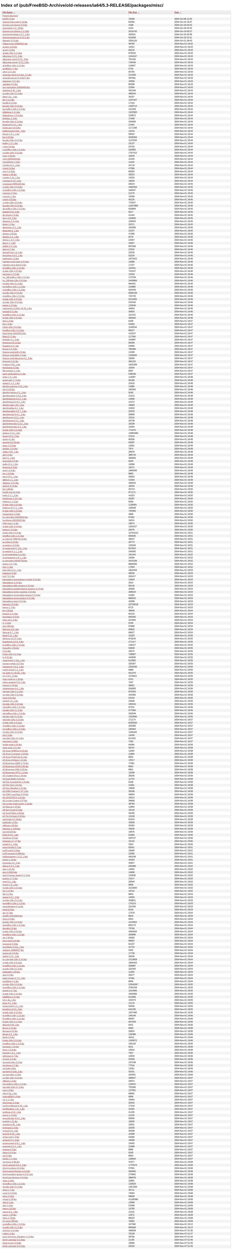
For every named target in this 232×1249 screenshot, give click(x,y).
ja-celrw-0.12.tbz (10, 542)
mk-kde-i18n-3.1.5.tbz (13, 691)
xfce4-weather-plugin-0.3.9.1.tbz (18, 1174)
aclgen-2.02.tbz (10, 47)
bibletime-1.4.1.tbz (11, 112)
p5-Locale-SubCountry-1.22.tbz (17, 804)
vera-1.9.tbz (8, 1090)
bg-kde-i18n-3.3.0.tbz (13, 106)
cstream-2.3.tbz (10, 193)
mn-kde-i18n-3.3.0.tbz (13, 695)
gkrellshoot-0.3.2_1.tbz (13, 421)
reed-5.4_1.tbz (9, 882)
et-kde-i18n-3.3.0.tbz (12, 299)
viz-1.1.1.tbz (8, 1100)
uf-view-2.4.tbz (9, 1059)
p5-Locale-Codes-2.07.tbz (15, 801)
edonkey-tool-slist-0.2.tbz (14, 265)
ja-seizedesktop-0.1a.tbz (14, 554)
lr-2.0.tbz (7, 651)
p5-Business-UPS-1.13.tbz (15, 772)
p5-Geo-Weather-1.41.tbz (15, 788)
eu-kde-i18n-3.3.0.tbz (13, 302)
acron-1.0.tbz (9, 50)
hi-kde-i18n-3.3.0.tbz (12, 505)
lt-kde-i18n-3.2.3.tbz (12, 654)
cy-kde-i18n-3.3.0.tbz (12, 202)
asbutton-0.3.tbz (10, 84)
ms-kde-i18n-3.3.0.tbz (13, 704)
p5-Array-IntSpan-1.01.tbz (15, 760)
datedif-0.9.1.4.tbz (11, 212)
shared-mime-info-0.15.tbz (15, 22)
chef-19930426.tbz (11, 159)
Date (176, 12)
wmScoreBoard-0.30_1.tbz (15, 1106)
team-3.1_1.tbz (10, 1003)
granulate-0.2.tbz (11, 461)
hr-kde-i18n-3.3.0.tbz (12, 511)
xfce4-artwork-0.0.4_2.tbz (14, 1165)
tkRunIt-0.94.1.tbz (11, 1025)
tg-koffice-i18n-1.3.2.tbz (14, 1015)
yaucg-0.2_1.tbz (10, 1212)
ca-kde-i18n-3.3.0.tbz (13, 153)
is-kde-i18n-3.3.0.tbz (12, 526)
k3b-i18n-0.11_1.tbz (12, 570)
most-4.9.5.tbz (9, 698)
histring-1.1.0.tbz (10, 502)
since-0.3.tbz (9, 919)
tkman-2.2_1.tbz (10, 1034)
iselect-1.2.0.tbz (10, 530)
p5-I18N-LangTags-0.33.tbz (15, 794)
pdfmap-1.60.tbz (10, 825)
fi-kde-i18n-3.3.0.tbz (12, 327)
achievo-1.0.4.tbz (11, 1230)
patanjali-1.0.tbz (10, 822)
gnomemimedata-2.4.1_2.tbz (16, 34)
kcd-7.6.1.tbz (9, 576)
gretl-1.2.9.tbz (9, 470)
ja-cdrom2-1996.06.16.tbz (15, 539)
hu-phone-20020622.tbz (14, 520)
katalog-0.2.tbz (10, 573)
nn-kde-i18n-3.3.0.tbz (13, 732)
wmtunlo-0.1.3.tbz (11, 1140)
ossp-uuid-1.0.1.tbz (12, 748)
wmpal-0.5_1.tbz (10, 1131)
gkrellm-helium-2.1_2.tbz (14, 392)
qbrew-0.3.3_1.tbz (11, 866)
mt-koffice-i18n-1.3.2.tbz (14, 707)
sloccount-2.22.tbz (11, 941)
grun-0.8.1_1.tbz (10, 477)
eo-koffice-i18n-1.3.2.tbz (14, 287)
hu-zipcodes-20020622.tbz (15, 517)
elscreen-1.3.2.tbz (11, 274)
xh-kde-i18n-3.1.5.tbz (13, 1187)
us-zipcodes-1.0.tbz (12, 1075)
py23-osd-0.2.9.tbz (11, 850)
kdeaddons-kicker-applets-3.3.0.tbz (19, 592)
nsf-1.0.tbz (7, 735)
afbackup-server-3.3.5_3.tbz (16, 62)
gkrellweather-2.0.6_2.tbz (15, 396)
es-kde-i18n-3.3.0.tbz (13, 293)
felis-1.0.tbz (8, 321)
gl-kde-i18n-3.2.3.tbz (12, 430)
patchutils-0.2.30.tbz (12, 819)
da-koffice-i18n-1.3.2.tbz (14, 209)
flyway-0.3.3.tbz (10, 349)
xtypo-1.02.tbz (9, 1208)
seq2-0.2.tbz (8, 909)
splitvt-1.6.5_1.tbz (11, 956)
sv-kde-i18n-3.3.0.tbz (12, 984)
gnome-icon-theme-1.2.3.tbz (16, 31)
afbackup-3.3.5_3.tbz (12, 56)
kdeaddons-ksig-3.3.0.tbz (14, 601)
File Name (8, 12)
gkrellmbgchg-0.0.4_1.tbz (15, 399)
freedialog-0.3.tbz (11, 368)
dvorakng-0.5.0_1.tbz (13, 255)
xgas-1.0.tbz (8, 1181)
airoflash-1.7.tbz (10, 69)
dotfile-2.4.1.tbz (10, 246)
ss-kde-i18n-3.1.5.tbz (12, 969)
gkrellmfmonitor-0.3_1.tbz (15, 427)
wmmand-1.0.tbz (10, 1128)
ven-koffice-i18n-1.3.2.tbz (14, 1084)
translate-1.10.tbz (11, 1047)
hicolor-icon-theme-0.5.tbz (15, 25)
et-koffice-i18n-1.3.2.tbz (14, 296)
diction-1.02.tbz (10, 234)
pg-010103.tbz (9, 832)
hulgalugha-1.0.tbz (11, 514)
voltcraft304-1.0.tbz (12, 1096)
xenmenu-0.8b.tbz (11, 1162)
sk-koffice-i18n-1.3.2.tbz (14, 925)
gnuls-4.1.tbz (9, 439)
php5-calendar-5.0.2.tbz (14, 1246)
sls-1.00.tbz (8, 938)
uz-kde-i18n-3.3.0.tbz (13, 1078)
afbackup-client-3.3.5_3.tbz (15, 59)
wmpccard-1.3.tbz (11, 1137)
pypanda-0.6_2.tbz (11, 863)
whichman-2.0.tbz (11, 1103)
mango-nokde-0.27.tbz (13, 664)
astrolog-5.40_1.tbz (12, 90)
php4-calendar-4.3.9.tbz (14, 1240)
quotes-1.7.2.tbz (10, 878)
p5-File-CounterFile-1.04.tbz (16, 782)
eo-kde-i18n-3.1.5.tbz (13, 283)
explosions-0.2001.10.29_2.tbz (17, 308)
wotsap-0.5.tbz (9, 1149)
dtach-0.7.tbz (9, 249)
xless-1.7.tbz (9, 1190)
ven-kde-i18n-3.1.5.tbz (13, 1087)
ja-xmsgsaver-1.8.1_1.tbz (14, 558)
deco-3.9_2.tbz (10, 218)
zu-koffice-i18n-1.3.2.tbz (14, 1224)
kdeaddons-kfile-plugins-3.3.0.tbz (18, 586)
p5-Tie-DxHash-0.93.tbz (14, 816)
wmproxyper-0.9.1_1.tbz (14, 1143)
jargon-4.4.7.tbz (10, 564)
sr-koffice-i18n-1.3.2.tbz (14, 966)
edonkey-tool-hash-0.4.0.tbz (16, 262)
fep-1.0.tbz (7, 324)
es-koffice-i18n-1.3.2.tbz (14, 290)
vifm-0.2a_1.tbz (10, 1093)
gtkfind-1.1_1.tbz (10, 480)
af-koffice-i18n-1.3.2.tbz (14, 65)
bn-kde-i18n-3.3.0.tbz (13, 121)
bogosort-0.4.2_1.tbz (12, 125)
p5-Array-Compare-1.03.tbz (15, 754)
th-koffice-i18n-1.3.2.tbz (14, 1019)
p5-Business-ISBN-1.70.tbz (15, 763)
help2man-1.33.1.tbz (12, 498)
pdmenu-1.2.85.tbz (11, 829)
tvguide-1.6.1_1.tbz (12, 1053)
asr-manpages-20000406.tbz (16, 87)
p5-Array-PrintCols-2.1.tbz (15, 757)
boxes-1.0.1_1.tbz (11, 134)
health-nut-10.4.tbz (11, 492)
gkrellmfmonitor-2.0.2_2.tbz (15, 424)
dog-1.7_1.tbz (9, 243)
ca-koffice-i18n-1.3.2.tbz (14, 150)
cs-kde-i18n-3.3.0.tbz (12, 187)
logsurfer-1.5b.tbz (11, 648)
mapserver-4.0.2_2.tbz (13, 667)
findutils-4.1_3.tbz (11, 340)
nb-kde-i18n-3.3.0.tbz (13, 716)
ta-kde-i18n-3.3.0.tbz (12, 994)
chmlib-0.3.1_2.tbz (11, 165)
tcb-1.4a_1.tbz (9, 1000)
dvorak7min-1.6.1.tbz (12, 252)
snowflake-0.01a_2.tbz (13, 947)
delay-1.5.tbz (9, 224)
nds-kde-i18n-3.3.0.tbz (13, 720)
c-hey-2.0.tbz (9, 146)
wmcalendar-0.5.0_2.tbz (14, 1118)
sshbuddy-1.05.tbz (11, 972)
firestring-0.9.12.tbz (12, 343)
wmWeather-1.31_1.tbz (14, 1109)
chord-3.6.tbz (9, 168)
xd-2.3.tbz (7, 1156)
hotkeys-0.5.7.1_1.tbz (13, 508)
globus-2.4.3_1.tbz (11, 433)
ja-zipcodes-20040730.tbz (15, 561)
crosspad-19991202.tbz (14, 184)
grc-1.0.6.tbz (8, 473)
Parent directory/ (10, 16)
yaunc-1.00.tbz (10, 1215)
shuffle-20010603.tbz (13, 916)
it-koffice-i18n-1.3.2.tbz (13, 536)
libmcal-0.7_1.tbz (11, 632)
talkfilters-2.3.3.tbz (11, 997)
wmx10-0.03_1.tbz (11, 1134)
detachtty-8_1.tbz (11, 231)
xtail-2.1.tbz (8, 1202)
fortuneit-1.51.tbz (10, 361)
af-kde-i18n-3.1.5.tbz (12, 53)
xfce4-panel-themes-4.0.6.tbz (16, 1171)
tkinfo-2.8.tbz (9, 1037)
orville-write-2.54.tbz (12, 745)
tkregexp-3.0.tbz (10, 1031)
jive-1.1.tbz (8, 567)
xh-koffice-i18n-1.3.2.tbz (14, 1184)
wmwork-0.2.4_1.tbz (12, 1146)
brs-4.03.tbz (8, 137)
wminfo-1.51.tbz (10, 1121)
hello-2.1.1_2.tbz (10, 495)
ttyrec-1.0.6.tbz (9, 1050)
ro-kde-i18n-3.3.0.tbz (12, 888)
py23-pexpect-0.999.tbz (14, 853)
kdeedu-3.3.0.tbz (10, 604)
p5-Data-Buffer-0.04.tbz (14, 779)
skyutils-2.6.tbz (10, 928)
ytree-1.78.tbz (9, 1218)
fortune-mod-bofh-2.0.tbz (14, 352)
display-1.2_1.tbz (11, 237)
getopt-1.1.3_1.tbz (11, 383)
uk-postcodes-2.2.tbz (12, 1062)
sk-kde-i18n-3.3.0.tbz (12, 922)
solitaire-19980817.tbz (13, 950)
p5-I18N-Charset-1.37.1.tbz (15, 791)
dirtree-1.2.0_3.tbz (11, 240)
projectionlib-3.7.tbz (12, 847)
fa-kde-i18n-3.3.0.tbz (12, 318)
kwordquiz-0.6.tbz (11, 617)
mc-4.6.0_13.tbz (10, 676)
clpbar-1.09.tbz (10, 174)
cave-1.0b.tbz (9, 156)
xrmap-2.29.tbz (10, 1199)
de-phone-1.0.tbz (11, 215)
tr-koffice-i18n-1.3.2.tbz (13, 1044)
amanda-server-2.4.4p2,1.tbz (16, 78)
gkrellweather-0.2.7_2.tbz (15, 411)
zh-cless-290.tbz (10, 1221)
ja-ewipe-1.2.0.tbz (11, 545)
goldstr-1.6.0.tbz (10, 449)
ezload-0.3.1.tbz (10, 311)
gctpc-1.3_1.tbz (10, 377)
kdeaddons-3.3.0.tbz (12, 583)
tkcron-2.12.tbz (10, 1028)
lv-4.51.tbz (7, 657)
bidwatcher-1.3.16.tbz (13, 115)
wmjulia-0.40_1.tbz (12, 1124)
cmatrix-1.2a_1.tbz (11, 178)
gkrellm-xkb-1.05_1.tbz (13, 405)
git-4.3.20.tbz (9, 389)
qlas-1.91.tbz (9, 869)
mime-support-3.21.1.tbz (14, 682)
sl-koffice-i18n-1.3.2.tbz (14, 934)
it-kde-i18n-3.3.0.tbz (12, 533)
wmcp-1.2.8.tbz (10, 1115)
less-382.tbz (8, 626)
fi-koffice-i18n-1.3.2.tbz (13, 330)
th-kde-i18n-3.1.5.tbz (12, 1022)
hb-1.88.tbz (8, 489)
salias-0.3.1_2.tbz (11, 897)
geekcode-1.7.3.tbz (12, 380)
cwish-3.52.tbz (9, 199)
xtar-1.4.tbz (8, 1205)
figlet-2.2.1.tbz (9, 336)
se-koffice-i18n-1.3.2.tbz (14, 903)
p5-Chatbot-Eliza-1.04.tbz (15, 776)
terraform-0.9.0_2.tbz (12, 1009)
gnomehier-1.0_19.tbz (13, 28)
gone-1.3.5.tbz (9, 445)
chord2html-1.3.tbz (11, 162)
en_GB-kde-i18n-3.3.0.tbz (15, 280)
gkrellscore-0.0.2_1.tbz (13, 417)
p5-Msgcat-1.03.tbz (12, 807)
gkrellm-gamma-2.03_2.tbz (15, 386)
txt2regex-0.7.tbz (10, 1056)
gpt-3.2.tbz (7, 455)
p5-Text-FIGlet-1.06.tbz (13, 813)
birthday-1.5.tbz (10, 118)
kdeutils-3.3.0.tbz (11, 40)
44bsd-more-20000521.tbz (15, 44)
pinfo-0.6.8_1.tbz (10, 835)
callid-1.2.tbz (9, 1233)
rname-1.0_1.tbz (10, 885)
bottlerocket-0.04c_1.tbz (14, 131)
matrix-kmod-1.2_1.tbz (13, 670)
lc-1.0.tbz (7, 623)
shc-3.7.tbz (8, 913)
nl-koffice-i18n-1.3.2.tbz (14, 726)
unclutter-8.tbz (9, 1068)
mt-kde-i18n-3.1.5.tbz (13, 710)
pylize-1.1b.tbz (9, 860)
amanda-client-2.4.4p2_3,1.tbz (17, 75)
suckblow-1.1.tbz (11, 981)
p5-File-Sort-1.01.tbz (12, 785)
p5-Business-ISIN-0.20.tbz (15, 769)
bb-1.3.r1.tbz (8, 100)
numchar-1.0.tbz (10, 741)
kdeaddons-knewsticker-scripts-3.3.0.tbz (22, 579)
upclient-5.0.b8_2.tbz (12, 1071)
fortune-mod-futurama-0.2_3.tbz (17, 358)
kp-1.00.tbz (8, 610)
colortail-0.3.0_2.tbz (12, 181)
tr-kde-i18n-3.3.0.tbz (12, 1040)
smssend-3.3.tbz (10, 944)
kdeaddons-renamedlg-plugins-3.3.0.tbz (21, 595)
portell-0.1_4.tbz (10, 844)
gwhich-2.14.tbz (10, 486)
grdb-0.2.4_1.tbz (10, 464)
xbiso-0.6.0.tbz (9, 1152)
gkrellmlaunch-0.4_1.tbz (14, 402)
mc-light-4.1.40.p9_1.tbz (14, 673)
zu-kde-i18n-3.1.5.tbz (13, 1227)
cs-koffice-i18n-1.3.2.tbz (14, 190)
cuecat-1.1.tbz (9, 196)
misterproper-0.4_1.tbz (13, 688)
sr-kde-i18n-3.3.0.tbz (12, 963)
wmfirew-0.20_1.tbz (12, 1112)
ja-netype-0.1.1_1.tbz (13, 551)
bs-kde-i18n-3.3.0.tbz (13, 140)
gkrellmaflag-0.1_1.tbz (13, 408)
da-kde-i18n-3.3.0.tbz (13, 206)
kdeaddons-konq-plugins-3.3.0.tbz (19, 598)
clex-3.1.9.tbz (9, 171)
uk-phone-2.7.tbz (11, 1065)
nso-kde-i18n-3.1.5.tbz (13, 738)
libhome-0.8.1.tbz (11, 629)
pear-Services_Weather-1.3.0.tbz (18, 1237)
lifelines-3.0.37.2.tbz (12, 639)
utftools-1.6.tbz (9, 1081)
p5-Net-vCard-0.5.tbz (12, 810)
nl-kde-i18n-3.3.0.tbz (12, 723)
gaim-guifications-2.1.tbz (14, 374)
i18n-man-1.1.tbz (11, 523)
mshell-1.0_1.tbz (10, 701)
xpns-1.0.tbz (8, 1196)
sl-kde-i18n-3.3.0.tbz (12, 931)
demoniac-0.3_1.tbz (12, 227)
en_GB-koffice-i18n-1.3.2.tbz (16, 277)
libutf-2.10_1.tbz (10, 635)
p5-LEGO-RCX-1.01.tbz (14, 797)
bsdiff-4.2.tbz (9, 19)
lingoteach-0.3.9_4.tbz (13, 642)
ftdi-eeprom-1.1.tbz (11, 371)
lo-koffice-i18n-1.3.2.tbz (14, 645)
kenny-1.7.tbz (9, 607)
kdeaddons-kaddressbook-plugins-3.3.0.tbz (23, 589)
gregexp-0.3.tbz (10, 467)
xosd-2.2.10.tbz (10, 1193)
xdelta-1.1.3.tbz (10, 1159)
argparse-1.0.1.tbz (11, 81)
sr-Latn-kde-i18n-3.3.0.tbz (15, 959)
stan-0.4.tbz (8, 975)
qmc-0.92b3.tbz (10, 872)
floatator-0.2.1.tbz (11, 346)
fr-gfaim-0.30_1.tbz (11, 364)
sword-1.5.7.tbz (10, 990)
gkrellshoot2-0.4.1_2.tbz (14, 414)
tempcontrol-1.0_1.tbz (13, 1006)
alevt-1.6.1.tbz (9, 72)
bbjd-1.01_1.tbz (10, 97)
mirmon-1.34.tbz (10, 685)
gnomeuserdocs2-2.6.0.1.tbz (16, 37)
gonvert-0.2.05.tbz (11, 442)
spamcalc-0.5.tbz (11, 953)
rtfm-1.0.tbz (8, 894)
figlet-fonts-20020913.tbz (14, 333)
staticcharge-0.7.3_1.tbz (14, 978)
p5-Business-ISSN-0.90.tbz (15, 766)
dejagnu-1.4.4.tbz (11, 221)
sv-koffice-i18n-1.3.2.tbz (14, 987)
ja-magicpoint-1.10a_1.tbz (15, 548)
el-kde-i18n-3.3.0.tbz (12, 271)
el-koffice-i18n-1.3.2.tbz (14, 268)
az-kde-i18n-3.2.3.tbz (13, 93)
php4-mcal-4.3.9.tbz (12, 1243)
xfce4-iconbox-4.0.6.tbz (14, 1168)
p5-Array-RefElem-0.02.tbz (15, 751)
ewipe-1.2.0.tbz (10, 305)
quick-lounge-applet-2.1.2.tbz (16, 875)
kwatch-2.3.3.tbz (10, 614)
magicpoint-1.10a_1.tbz (14, 660)
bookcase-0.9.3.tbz (12, 128)
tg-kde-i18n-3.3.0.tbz (12, 1012)
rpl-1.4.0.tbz (8, 891)
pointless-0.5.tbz (10, 838)
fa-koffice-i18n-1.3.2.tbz (14, 315)
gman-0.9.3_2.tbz (11, 436)
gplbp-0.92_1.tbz (11, 452)
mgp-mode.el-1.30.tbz (13, 679)
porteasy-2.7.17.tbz (12, 841)
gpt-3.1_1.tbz (9, 458)
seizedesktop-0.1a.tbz (13, 906)
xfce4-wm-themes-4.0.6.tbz (15, 1177)
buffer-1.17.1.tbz (10, 143)
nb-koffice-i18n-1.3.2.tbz (14, 713)
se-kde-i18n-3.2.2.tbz (13, 900)
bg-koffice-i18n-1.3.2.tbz (14, 109)
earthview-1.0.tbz (11, 259)
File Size (132, 12)
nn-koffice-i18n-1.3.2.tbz (14, 729)
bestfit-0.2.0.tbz (10, 103)
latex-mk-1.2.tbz (10, 620)
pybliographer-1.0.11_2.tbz (15, 857)
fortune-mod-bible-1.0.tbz (14, 355)
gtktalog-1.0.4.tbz (11, 483)
